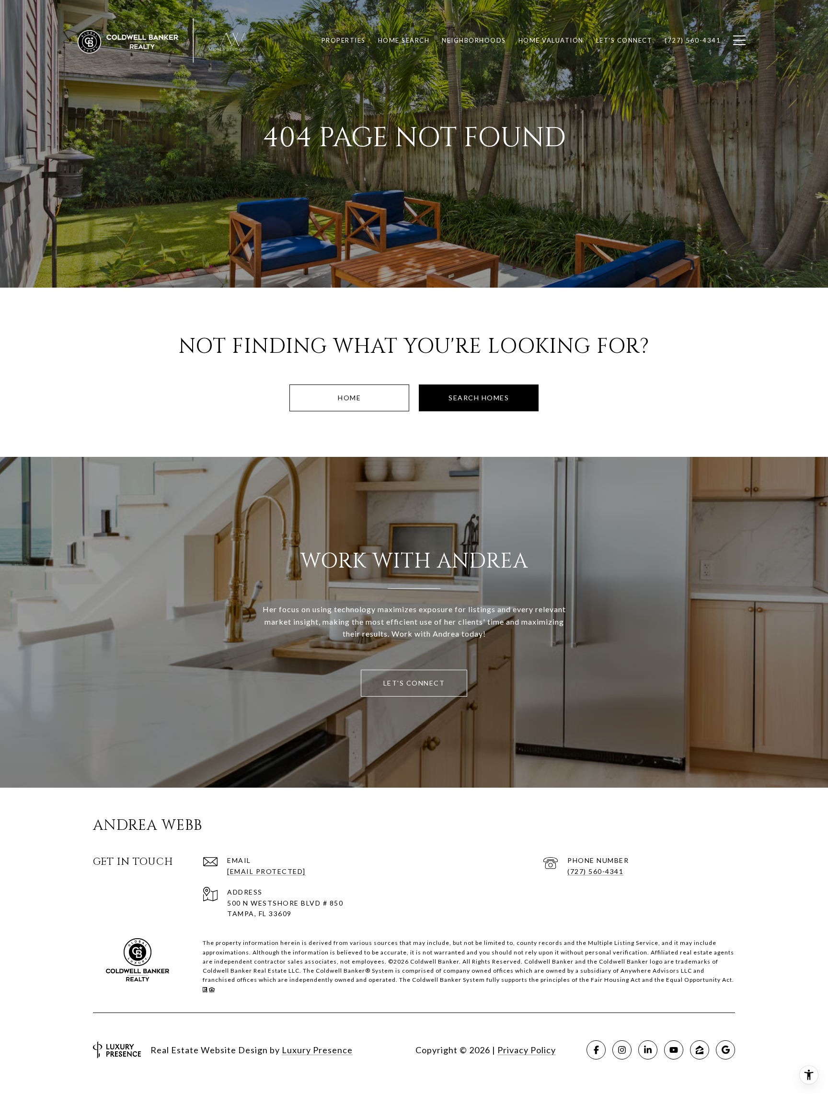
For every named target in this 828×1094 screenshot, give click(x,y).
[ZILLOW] (699, 1049)
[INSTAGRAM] (622, 1049)
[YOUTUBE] (673, 1049)
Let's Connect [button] (414, 683)
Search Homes (478, 398)
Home (349, 398)
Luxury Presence (317, 1050)
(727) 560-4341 (595, 871)
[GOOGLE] (725, 1049)
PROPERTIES (344, 40)
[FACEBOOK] (596, 1049)
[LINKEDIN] (647, 1049)
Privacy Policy (526, 1050)
